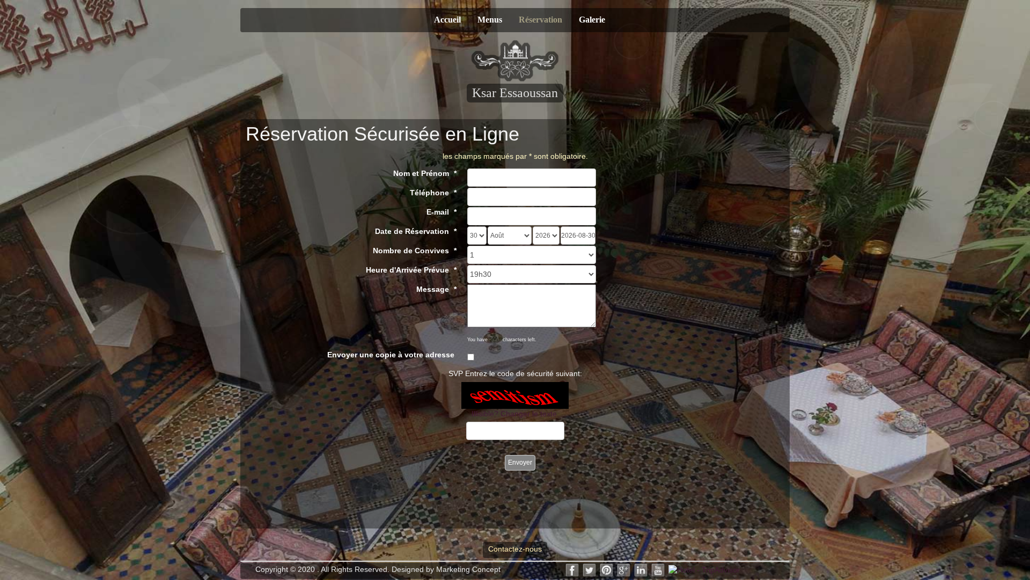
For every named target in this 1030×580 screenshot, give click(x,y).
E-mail (437, 212)
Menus (489, 19)
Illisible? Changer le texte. (515, 413)
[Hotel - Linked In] (641, 569)
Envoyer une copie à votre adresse (390, 354)
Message (432, 289)
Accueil (447, 19)
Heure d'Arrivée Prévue (407, 270)
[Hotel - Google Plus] (623, 569)
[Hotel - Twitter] (589, 569)
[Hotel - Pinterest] (606, 569)
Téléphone (429, 192)
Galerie (592, 19)
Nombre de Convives (411, 250)
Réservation (540, 19)
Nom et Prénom (421, 173)
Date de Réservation (412, 231)
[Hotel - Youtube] (658, 569)
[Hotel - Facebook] (572, 569)
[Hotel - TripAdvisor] (704, 569)
